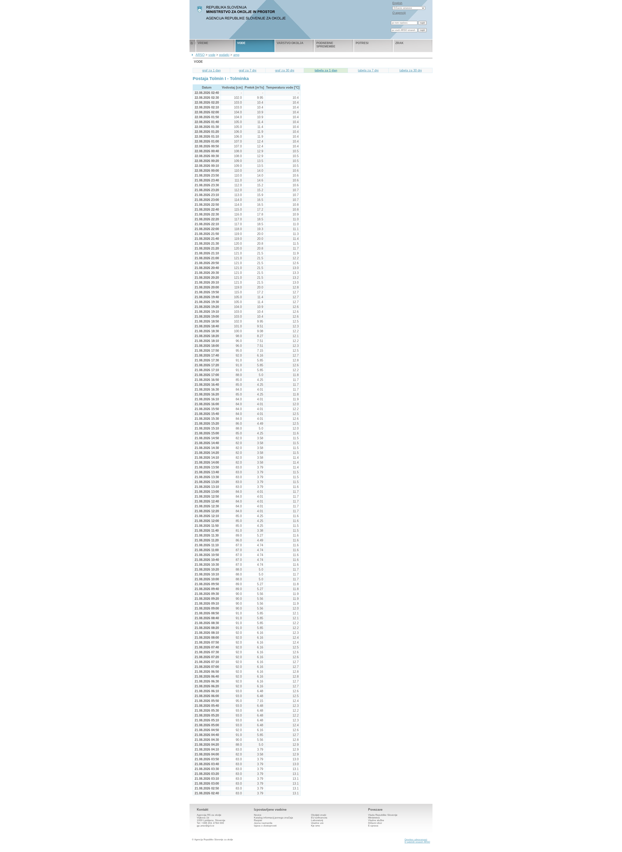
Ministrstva (374, 817)
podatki (224, 55)
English (397, 3)
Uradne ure (317, 823)
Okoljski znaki (318, 815)
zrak (399, 43)
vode (241, 43)
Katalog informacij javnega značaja (273, 817)
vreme (203, 43)
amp (236, 55)
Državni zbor (375, 823)
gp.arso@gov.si (205, 825)
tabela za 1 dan (326, 70)
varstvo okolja (290, 43)
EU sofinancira (319, 817)
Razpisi (258, 820)
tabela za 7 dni (368, 70)
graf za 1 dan (211, 70)
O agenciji (399, 13)
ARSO (200, 55)
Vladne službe (376, 820)
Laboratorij (317, 820)
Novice (257, 815)
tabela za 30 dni (410, 70)
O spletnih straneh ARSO (417, 842)
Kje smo (315, 825)
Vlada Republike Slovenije (382, 815)
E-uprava (373, 825)
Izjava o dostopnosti (265, 825)
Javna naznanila (263, 823)
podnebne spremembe (325, 44)
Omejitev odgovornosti (416, 839)
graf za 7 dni (247, 70)
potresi (362, 43)
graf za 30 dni (284, 70)
